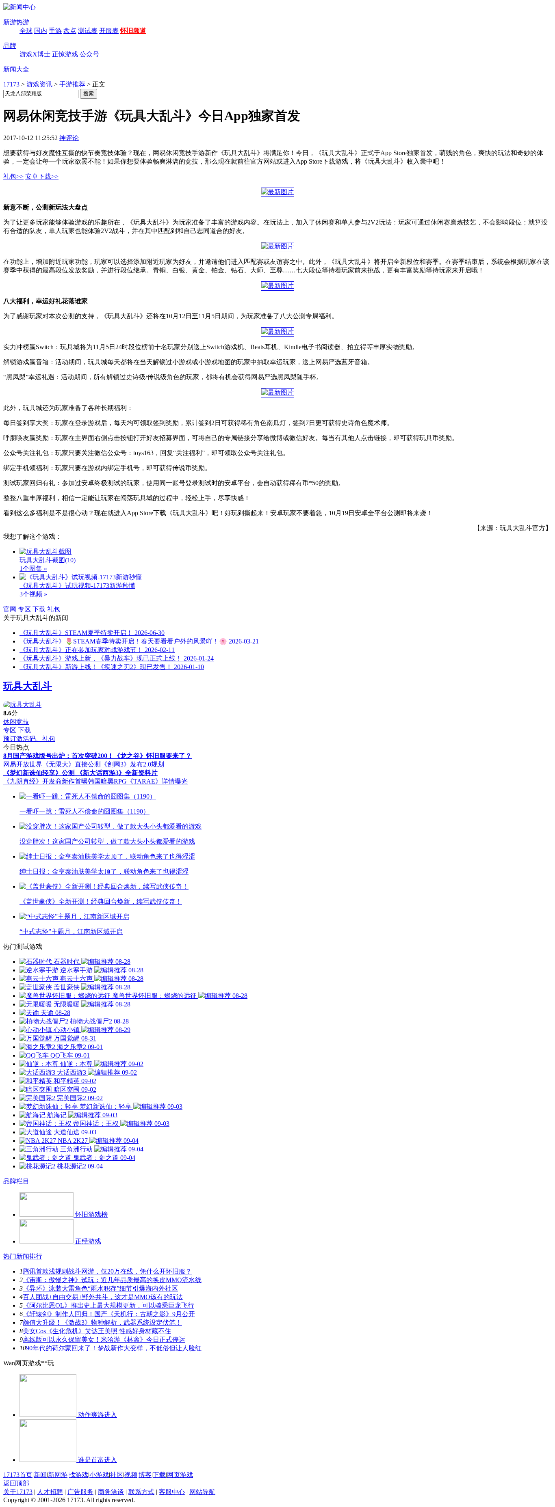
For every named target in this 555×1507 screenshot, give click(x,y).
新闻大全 (16, 69)
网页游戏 (180, 1474)
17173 (11, 84)
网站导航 (202, 1491)
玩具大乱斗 (27, 686)
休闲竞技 (16, 721)
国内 (40, 30)
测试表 (88, 30)
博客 (145, 1474)
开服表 (109, 30)
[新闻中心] (19, 7)
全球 (26, 30)
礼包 (53, 609)
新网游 (57, 1474)
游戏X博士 (35, 54)
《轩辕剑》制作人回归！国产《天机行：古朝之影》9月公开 (109, 1314)
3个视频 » (33, 594)
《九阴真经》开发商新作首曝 (45, 781)
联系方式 (141, 1491)
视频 (130, 1474)
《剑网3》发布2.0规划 (132, 764)
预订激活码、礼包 (29, 738)
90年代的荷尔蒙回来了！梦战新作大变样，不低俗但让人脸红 (114, 1348)
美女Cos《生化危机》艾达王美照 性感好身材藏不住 (97, 1331)
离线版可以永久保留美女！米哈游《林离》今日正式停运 (104, 1339)
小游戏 (99, 1474)
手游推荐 (72, 84)
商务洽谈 (111, 1491)
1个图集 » (33, 568)
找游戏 (78, 1474)
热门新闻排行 (22, 1256)
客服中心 (172, 1491)
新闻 (40, 1474)
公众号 (89, 54)
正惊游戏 (65, 54)
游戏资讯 (39, 84)
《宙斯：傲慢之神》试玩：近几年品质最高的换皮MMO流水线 (112, 1279)
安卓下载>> (42, 176)
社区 (116, 1474)
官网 (9, 609)
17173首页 (18, 1474)
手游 (55, 30)
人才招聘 (50, 1491)
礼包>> (13, 176)
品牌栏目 (16, 1181)
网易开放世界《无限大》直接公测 (52, 764)
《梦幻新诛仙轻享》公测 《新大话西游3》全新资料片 (80, 772)
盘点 (69, 30)
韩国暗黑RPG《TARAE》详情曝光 (138, 781)
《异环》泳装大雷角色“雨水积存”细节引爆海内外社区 (100, 1288)
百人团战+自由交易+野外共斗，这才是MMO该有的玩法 (103, 1296)
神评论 (69, 137)
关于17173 (18, 1491)
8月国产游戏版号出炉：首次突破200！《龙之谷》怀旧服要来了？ (97, 755)
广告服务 (80, 1491)
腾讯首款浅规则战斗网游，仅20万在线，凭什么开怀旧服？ (107, 1271)
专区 (24, 609)
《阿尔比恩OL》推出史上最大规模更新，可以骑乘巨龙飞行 (108, 1305)
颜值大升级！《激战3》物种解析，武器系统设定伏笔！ (102, 1322)
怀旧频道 (133, 30)
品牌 (9, 45)
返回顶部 (16, 1483)
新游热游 (16, 22)
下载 (39, 609)
